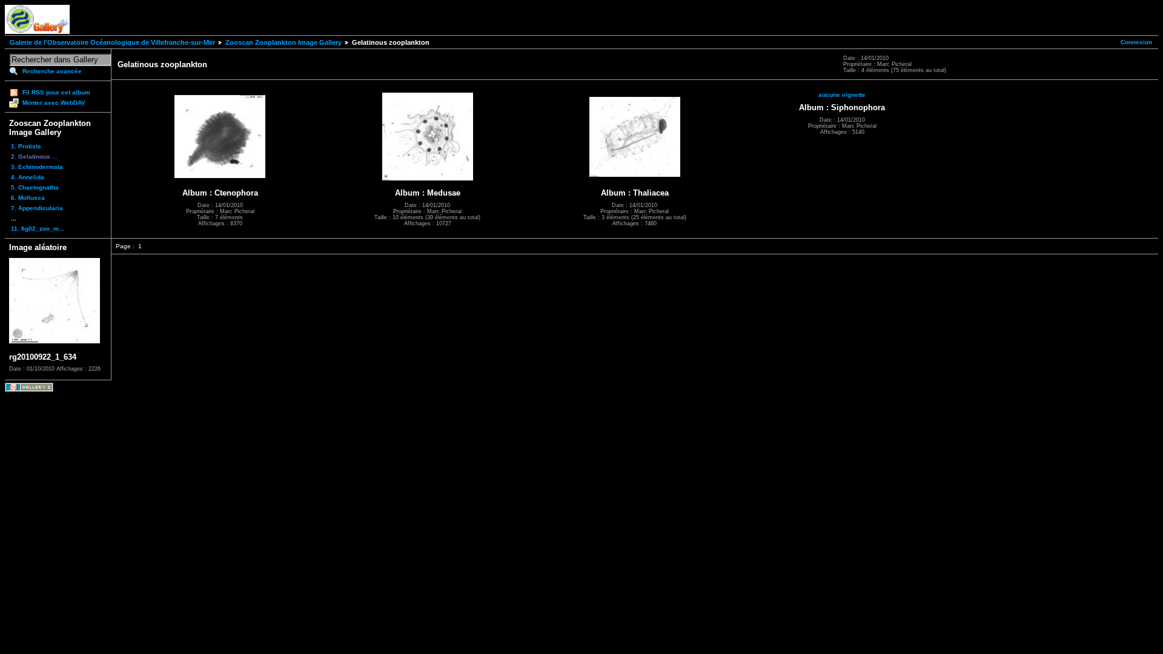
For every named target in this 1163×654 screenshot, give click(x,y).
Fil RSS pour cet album (56, 92)
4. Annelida (27, 177)
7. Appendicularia (37, 208)
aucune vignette (842, 94)
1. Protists (26, 146)
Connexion (1136, 42)
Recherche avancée (52, 71)
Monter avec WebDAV (53, 102)
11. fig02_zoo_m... (37, 228)
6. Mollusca (28, 197)
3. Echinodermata (37, 167)
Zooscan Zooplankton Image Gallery (283, 42)
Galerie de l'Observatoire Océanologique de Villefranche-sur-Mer (112, 42)
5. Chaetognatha (35, 187)
